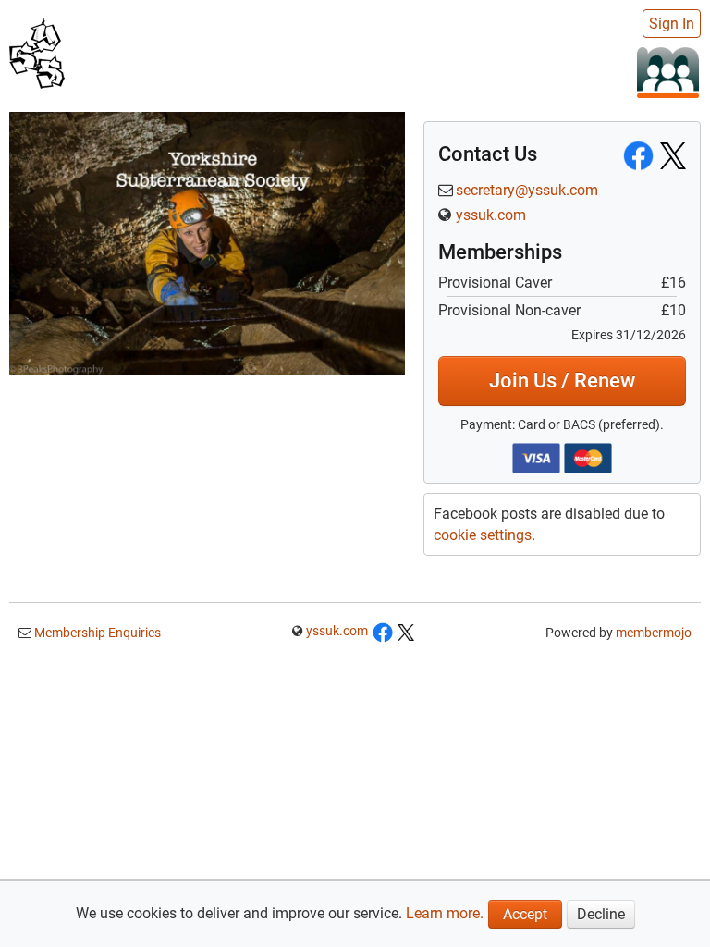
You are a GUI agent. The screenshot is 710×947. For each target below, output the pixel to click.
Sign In (671, 23)
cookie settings (483, 535)
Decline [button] (601, 914)
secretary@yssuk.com (527, 190)
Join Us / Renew (562, 380)
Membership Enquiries (96, 632)
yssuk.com (491, 215)
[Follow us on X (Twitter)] (406, 630)
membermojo (654, 632)
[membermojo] (668, 71)
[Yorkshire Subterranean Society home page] (37, 51)
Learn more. (445, 913)
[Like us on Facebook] (383, 630)
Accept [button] (525, 914)
